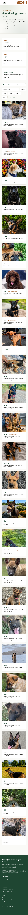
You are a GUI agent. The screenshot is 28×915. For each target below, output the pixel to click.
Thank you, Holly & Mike (7, 899)
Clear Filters (12, 97)
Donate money (5, 887)
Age (4, 93)
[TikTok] (7, 906)
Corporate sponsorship (7, 891)
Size (17, 93)
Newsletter (4, 901)
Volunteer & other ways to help (9, 885)
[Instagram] (5, 906)
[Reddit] (10, 906)
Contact (3, 903)
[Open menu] (25, 2)
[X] (12, 906)
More (4, 97)
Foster (3, 883)
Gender (10, 93)
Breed (22, 89)
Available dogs (5, 879)
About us (4, 897)
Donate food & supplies (7, 889)
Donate (20, 2)
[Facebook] (2, 906)
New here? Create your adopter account (14, 84)
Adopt (3, 881)
